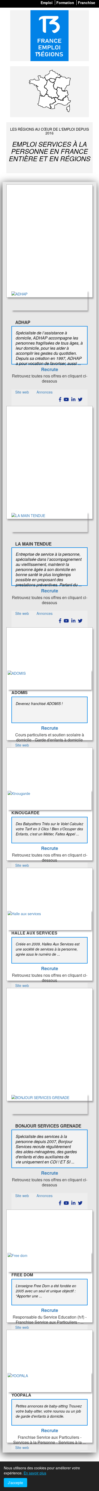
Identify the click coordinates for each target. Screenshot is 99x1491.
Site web (22, 392)
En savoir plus (35, 1472)
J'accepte (15, 1482)
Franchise (86, 2)
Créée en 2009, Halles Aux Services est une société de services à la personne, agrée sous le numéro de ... (47, 949)
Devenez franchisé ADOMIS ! (39, 703)
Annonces (45, 392)
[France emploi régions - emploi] (49, 35)
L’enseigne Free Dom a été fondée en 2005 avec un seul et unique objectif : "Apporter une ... (46, 1290)
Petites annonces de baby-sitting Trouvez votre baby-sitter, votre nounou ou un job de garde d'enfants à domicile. (49, 1411)
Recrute (49, 369)
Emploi (47, 2)
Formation (65, 2)
